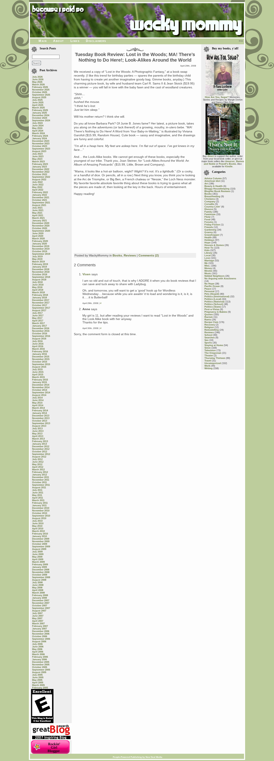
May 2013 (37, 433)
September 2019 (41, 254)
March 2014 (38, 408)
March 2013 (38, 438)
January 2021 (39, 220)
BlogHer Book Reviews (217, 191)
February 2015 (40, 379)
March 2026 (38, 84)
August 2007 (39, 610)
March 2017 (38, 323)
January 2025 (39, 112)
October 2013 (39, 420)
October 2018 (39, 274)
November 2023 (40, 143)
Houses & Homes (214, 245)
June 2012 (37, 461)
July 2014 (37, 397)
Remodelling (211, 330)
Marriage (209, 260)
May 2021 (37, 213)
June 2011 (37, 492)
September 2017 (41, 307)
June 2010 (37, 523)
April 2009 (37, 559)
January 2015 (39, 382)
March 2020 (38, 238)
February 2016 (40, 351)
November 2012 (40, 449)
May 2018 (37, 287)
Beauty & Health (213, 186)
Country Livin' (212, 206)
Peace (207, 288)
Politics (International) (216, 296)
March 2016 (38, 349)
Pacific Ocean (212, 286)
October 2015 (39, 361)
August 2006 (39, 641)
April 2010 (37, 528)
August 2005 (39, 672)
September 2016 (41, 336)
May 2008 (37, 587)
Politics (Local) (212, 299)
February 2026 (40, 87)
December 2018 (40, 269)
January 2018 (39, 297)
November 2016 (40, 331)
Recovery (209, 324)
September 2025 (41, 94)
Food (207, 219)
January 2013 (39, 444)
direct (210, 156)
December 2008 (40, 569)
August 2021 (39, 205)
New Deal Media (154, 757)
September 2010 (41, 515)
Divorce (208, 209)
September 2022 (41, 177)
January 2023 (39, 166)
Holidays (209, 240)
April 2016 (37, 346)
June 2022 (37, 184)
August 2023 (39, 151)
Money (208, 268)
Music (207, 273)
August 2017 (39, 310)
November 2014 (40, 387)
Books (117, 255)
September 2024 (41, 120)
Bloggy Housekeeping (216, 188)
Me (206, 263)
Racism (208, 317)
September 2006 (41, 639)
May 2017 (37, 318)
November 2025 (40, 89)
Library (208, 253)
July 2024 (37, 123)
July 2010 (37, 521)
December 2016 (40, 328)
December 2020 (40, 223)
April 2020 (37, 236)
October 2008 (39, 574)
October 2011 (39, 482)
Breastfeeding (212, 196)
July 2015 (37, 369)
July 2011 (37, 490)
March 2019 (38, 261)
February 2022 (40, 192)
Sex (206, 340)
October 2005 (39, 667)
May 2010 (37, 526)
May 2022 (37, 187)
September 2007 (41, 608)
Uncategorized (212, 363)
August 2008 (39, 580)
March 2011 (38, 500)
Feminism (210, 214)
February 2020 (40, 241)
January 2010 (39, 536)
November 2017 (40, 302)
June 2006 (37, 646)
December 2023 (40, 141)
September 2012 (41, 454)
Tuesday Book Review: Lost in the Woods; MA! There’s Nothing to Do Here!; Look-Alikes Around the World (135, 57)
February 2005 (40, 687)
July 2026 (37, 77)
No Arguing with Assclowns (220, 278)
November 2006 (40, 633)
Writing (208, 368)
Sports (208, 342)
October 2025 (39, 92)
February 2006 (40, 657)
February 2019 (40, 264)
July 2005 (37, 675)
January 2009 (39, 567)
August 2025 (39, 97)
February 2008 (40, 595)
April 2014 (37, 405)
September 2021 (41, 202)
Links (75, 41)
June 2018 (37, 284)
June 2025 (37, 102)
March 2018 (38, 292)
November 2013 (40, 418)
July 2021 (37, 207)
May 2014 (37, 402)
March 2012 (38, 469)
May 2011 (37, 495)
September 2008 (41, 577)
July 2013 (37, 428)
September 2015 (41, 364)
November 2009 (40, 541)
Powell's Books (227, 164)
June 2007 (37, 615)
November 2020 (40, 225)
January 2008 (39, 598)
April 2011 (37, 497)
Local (207, 255)
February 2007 (40, 626)
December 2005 (40, 662)
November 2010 (40, 510)
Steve (207, 347)
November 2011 (40, 479)
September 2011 (41, 485)
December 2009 (40, 538)
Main (43, 41)
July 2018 (37, 282)
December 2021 (40, 197)
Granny (208, 232)
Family (208, 211)
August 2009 (39, 549)
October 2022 (39, 174)
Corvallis (209, 204)
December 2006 (40, 631)
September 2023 (41, 148)
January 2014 (39, 413)
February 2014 (40, 410)
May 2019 (37, 259)
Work (207, 365)
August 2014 (39, 395)
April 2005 (37, 682)
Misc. (207, 265)
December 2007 (40, 600)
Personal (209, 291)
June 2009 (37, 554)
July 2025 (37, 100)
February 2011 (40, 503)
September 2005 (41, 669)
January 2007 (39, 628)
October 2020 (39, 228)
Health (208, 237)
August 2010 (39, 518)
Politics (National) (214, 301)
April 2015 (37, 374)
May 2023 (37, 159)
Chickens (209, 199)
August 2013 (39, 426)
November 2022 (40, 171)
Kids (207, 250)
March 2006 (38, 654)
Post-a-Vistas (211, 309)
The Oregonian (212, 353)
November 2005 (40, 664)
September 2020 (41, 230)
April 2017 (37, 320)
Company (209, 201)
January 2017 (39, 325)
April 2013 (37, 436)
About (58, 41)
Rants (207, 319)
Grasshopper (211, 235)
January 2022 (39, 195)
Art (206, 183)
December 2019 (40, 246)
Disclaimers (96, 41)
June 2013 (37, 431)
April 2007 (37, 621)
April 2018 (37, 290)
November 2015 (40, 359)
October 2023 (39, 146)
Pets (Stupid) (211, 294)
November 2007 (40, 603)
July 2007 (37, 613)
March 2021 (38, 218)
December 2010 (40, 508)
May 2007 (37, 618)
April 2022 (37, 189)
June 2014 (37, 400)
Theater (208, 355)
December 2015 (40, 356)
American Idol (212, 181)
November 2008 (40, 572)
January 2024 (39, 138)
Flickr (207, 217)
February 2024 (40, 136)
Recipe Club (211, 322)
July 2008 (37, 582)
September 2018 (41, 277)
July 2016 (37, 341)
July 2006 (37, 644)
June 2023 (37, 156)
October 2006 (39, 636)
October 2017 (39, 305)
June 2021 (37, 210)
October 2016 (39, 333)
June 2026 (37, 79)
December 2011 (40, 477)
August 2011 (39, 487)
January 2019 (39, 266)
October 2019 (39, 251)
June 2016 (37, 343)
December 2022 (40, 169)
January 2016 (39, 354)
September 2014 (41, 392)
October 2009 (39, 544)
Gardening (210, 229)
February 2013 (40, 441)
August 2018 (39, 279)
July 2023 (37, 153)
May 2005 (37, 680)
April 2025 (37, 105)
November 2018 (40, 272)
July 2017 (37, 313)
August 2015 (39, 367)
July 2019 (37, 256)
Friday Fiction (212, 224)
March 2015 (38, 377)
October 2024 (39, 118)
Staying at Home (213, 345)
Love (207, 258)
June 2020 (37, 233)
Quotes (208, 314)
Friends (208, 227)
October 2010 (39, 513)
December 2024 (40, 115)
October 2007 (39, 605)
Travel (207, 360)
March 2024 (38, 133)
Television (210, 350)
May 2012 (37, 464)
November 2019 (40, 248)
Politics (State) (212, 306)
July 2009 (37, 551)
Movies (208, 270)
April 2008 (37, 590)
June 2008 (37, 585)
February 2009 (40, 564)
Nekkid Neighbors (214, 276)
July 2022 (37, 182)
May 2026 (37, 82)
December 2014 (40, 384)
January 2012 (39, 474)
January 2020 (39, 243)
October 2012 (39, 451)
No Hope (209, 283)
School (208, 335)
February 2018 (40, 295)
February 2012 (40, 472)
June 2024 (37, 125)
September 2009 (41, 546)
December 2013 (40, 415)
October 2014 (39, 390)
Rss (241, 41)
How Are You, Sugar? (217, 97)
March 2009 (38, 562)
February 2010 (40, 533)
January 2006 (39, 659)
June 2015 (37, 372)
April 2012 (37, 467)
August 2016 (39, 338)
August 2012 (39, 456)
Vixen (86, 274)
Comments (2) (148, 255)
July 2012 (37, 459)
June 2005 (37, 677)
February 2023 (40, 164)
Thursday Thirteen (214, 358)
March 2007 (38, 623)
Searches (209, 337)
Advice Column (213, 178)
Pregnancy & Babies (215, 312)
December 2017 (40, 300)
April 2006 (37, 651)
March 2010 (38, 531)
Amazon (230, 161)
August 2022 (39, 179)
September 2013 (41, 423)
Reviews (130, 255)
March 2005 (38, 685)
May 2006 (37, 649)
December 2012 (40, 446)
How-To (208, 247)
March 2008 (38, 592)
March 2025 (38, 107)
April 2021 (37, 215)
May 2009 (37, 556)
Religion (209, 327)
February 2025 (40, 110)
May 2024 (37, 128)
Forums (208, 222)
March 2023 (38, 161)
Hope (207, 242)
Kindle (228, 166)
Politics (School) (213, 304)
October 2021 (39, 200)
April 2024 (37, 130)
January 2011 (39, 505)
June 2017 (37, 315)
